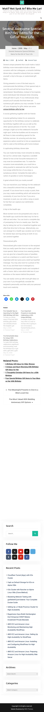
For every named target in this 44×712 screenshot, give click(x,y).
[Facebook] (8, 551)
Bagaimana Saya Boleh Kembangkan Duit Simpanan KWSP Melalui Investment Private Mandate (22, 617)
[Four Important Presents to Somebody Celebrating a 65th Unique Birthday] (30, 321)
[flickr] (14, 557)
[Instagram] (26, 551)
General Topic (32, 60)
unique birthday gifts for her (13, 109)
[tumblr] (8, 557)
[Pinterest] (20, 557)
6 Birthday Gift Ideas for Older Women (20, 364)
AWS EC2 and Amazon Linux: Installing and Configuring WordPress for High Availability (22, 644)
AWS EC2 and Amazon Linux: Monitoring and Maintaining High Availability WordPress (20, 627)
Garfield (20, 60)
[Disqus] (22, 435)
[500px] (32, 551)
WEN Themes (28, 709)
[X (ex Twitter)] (14, 551)
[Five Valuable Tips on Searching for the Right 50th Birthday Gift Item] (12, 320)
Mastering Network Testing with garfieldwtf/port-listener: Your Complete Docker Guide (22, 600)
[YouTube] (20, 551)
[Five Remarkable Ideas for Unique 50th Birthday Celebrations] (12, 345)
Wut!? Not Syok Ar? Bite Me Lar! (22, 8)
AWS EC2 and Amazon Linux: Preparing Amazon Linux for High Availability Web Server (22, 654)
